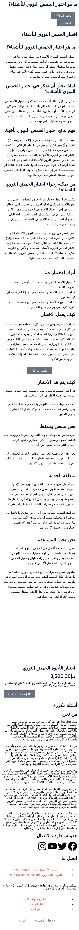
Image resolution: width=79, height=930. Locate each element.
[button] (19, 694)
